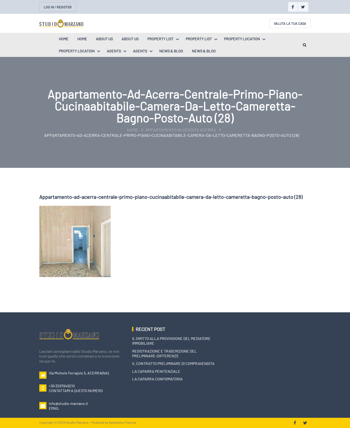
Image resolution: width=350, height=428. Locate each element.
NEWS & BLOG (171, 51)
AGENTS (114, 51)
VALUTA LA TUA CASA (290, 23)
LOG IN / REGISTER (58, 7)
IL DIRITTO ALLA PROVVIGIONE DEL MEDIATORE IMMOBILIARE (171, 340)
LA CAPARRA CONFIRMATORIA (157, 379)
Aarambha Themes (122, 422)
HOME (64, 38)
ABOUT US (104, 38)
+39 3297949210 (62, 385)
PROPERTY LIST (160, 38)
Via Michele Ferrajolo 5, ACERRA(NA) (79, 373)
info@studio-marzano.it (68, 403)
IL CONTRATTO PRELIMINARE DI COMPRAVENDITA (173, 363)
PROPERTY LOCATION (242, 38)
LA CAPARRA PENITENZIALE (156, 371)
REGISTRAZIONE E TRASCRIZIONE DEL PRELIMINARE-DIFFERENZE (164, 353)
